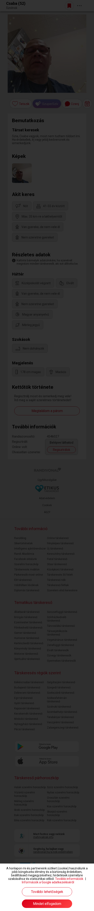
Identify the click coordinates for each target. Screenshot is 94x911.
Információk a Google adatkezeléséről (48, 882)
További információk (69, 879)
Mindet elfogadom (47, 904)
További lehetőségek (47, 892)
